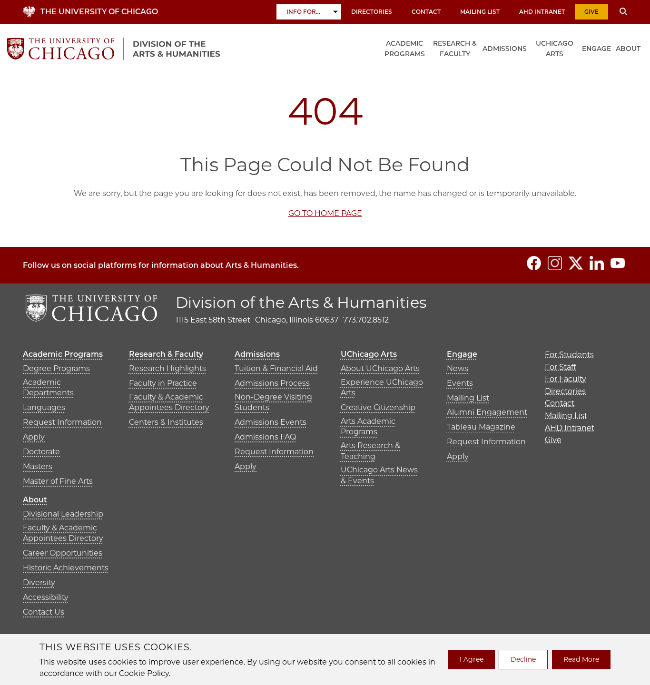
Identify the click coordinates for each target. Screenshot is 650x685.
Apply (34, 436)
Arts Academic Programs (368, 426)
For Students (569, 354)
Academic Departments (48, 387)
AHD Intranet (542, 11)
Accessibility (46, 597)
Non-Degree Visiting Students (273, 402)
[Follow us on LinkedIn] (597, 263)
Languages (44, 407)
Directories (371, 11)
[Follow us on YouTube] (618, 263)
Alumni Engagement (487, 412)
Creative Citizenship (378, 407)
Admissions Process (272, 383)
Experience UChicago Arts (382, 387)
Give (591, 11)
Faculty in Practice (163, 383)
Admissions (505, 48)
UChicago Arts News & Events (379, 475)
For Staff (560, 367)
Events (460, 383)
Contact (426, 11)
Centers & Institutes (166, 422)
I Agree (471, 659)
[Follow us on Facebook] (534, 263)
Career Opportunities (62, 553)
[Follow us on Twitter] (576, 263)
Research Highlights (167, 368)
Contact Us (43, 611)
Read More (581, 659)
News (457, 368)
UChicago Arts (554, 48)
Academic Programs (404, 48)
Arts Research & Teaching (370, 450)
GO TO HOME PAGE (325, 213)
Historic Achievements (65, 567)
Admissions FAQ (265, 436)
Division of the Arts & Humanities (301, 302)
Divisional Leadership (63, 514)
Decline (523, 659)
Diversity (39, 582)
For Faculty (565, 378)
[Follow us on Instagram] (555, 263)
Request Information (62, 422)
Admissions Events (270, 422)
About (628, 48)
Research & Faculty (455, 48)
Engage (596, 48)
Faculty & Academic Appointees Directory (169, 402)
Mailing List (480, 11)
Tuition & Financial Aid (276, 368)
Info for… (303, 11)
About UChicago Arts (380, 368)
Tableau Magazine (481, 426)
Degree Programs (56, 368)
